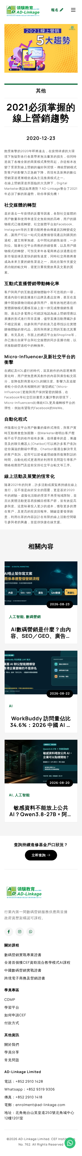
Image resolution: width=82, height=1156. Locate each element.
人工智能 (16, 616)
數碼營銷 (33, 616)
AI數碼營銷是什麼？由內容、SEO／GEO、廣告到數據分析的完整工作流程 (41, 636)
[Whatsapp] (30, 931)
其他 (41, 90)
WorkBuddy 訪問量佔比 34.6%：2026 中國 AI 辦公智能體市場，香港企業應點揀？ (41, 728)
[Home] (23, 10)
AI (11, 706)
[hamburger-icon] (73, 10)
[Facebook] (8, 931)
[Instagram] (19, 931)
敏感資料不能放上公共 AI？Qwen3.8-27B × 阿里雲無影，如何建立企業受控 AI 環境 (41, 817)
